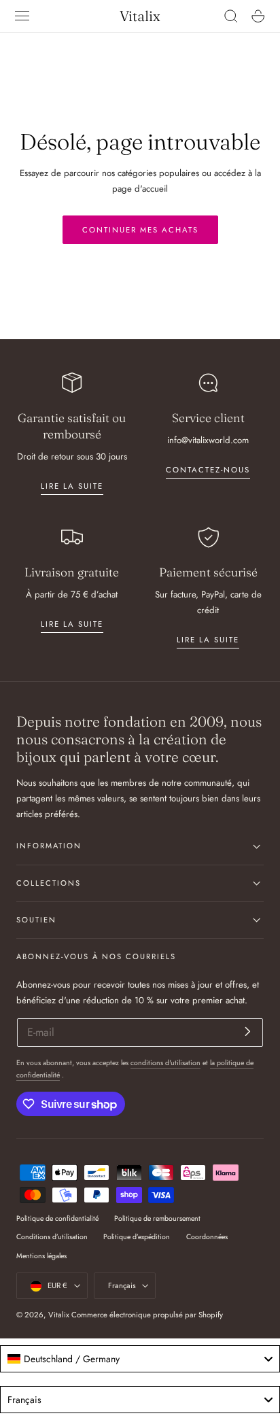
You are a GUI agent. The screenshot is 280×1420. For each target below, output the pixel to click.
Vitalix (58, 1314)
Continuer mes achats (140, 229)
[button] (22, 16)
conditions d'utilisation (165, 1063)
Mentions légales (41, 1256)
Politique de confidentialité (57, 1218)
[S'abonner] (248, 1031)
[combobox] (140, 1358)
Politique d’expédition (136, 1237)
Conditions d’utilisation (52, 1237)
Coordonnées (207, 1237)
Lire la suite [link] (72, 486)
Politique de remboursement (157, 1218)
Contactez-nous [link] (208, 469)
